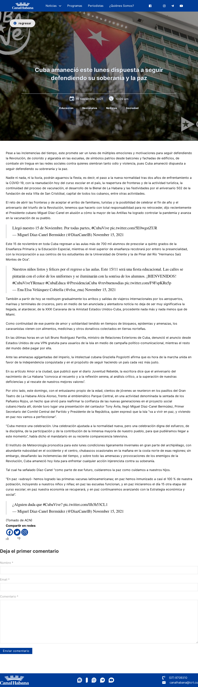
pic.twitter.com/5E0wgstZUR (133, 227)
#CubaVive (100, 227)
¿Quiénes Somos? (121, 6)
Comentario (9, 596)
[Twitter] (17, 532)
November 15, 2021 (108, 234)
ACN (28, 520)
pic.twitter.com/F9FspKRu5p (148, 282)
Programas (74, 6)
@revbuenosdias (111, 282)
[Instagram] (24, 532)
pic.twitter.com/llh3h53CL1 (85, 504)
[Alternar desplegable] (60, 5)
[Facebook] (9, 532)
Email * (5, 579)
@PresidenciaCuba (82, 282)
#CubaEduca (55, 282)
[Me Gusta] (7, 538)
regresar (25, 23)
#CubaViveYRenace (28, 282)
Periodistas (95, 6)
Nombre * (6, 563)
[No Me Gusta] (18, 538)
